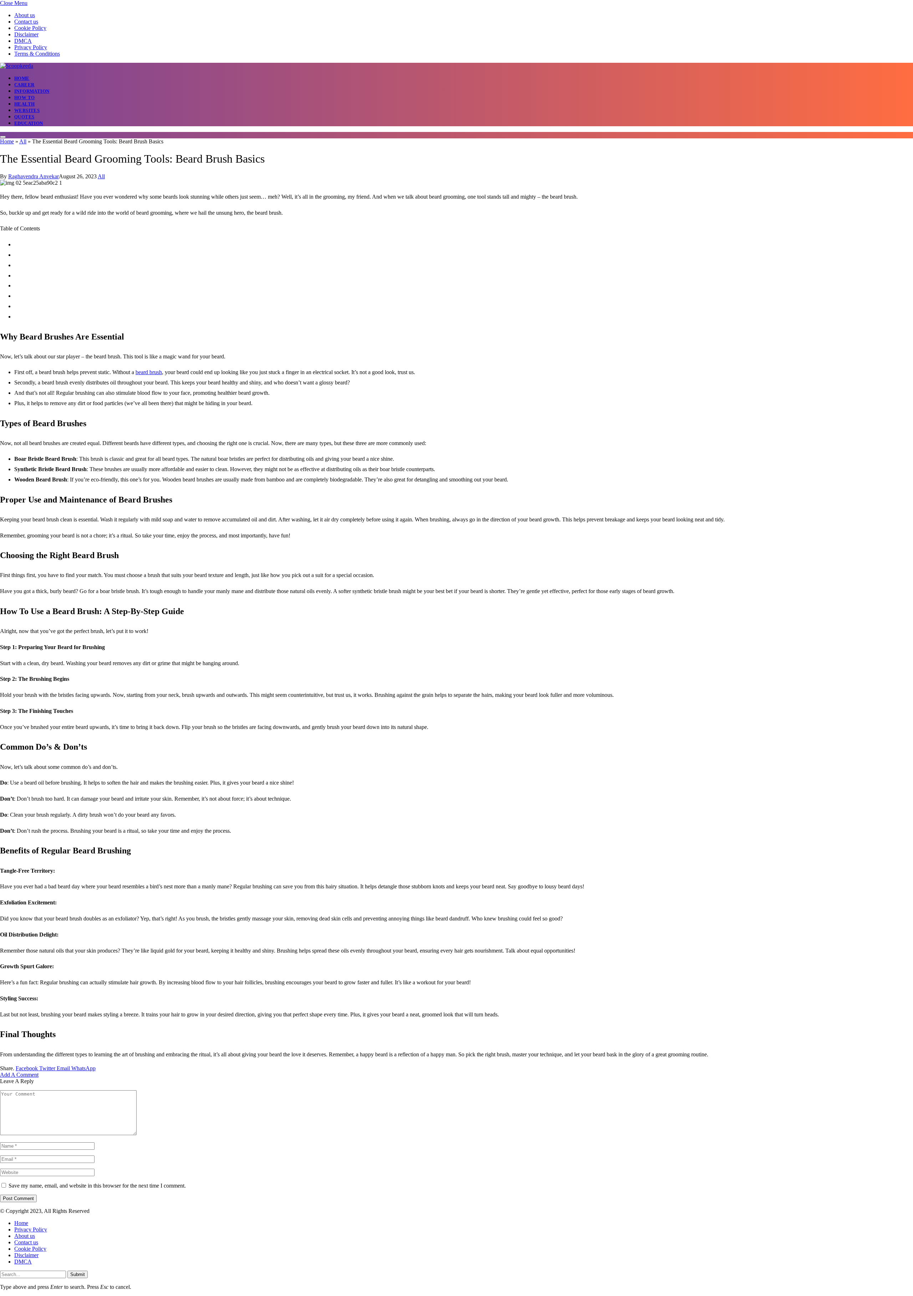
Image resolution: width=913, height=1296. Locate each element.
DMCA (23, 41)
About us (24, 15)
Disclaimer (26, 34)
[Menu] (3, 137)
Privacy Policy (30, 47)
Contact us (26, 22)
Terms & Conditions (37, 54)
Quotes (24, 116)
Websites (27, 110)
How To (24, 97)
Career (24, 84)
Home (22, 78)
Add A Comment (19, 1075)
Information (31, 91)
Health (24, 104)
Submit (77, 1274)
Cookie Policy (30, 28)
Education (28, 123)
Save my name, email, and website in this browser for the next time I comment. (97, 1186)
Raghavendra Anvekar (33, 176)
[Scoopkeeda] (16, 66)
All (22, 141)
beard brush (149, 372)
